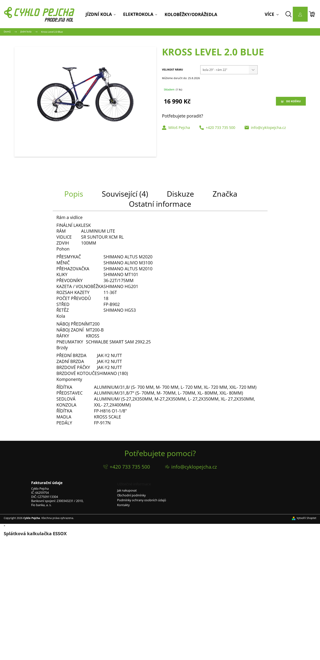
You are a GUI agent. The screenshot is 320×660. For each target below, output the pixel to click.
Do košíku (293, 101)
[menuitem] (100, 14)
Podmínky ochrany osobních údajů (141, 500)
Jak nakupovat (127, 490)
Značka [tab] (225, 194)
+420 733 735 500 (220, 127)
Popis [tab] (73, 194)
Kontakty (123, 505)
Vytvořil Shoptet (306, 518)
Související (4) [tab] (125, 194)
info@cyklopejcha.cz (268, 127)
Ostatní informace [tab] (160, 204)
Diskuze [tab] (180, 194)
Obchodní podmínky (131, 495)
